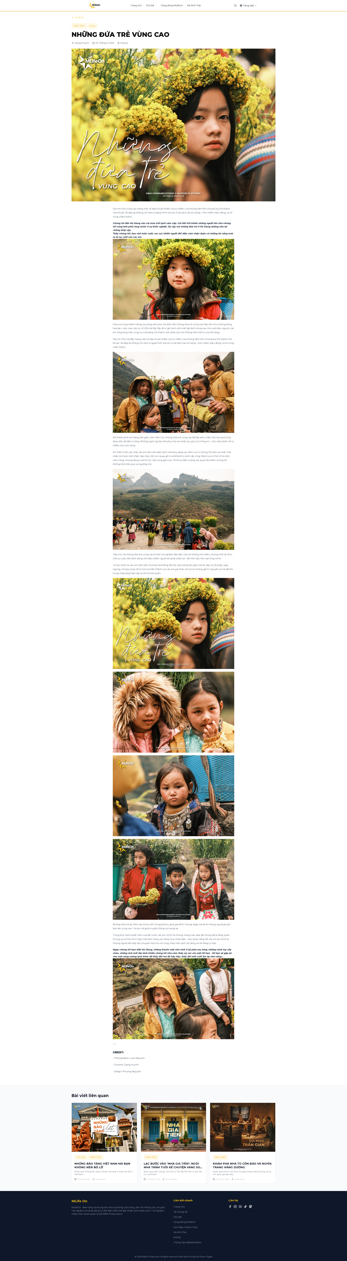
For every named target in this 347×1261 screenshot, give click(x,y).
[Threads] (250, 1206)
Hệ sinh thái (180, 1232)
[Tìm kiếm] (235, 5)
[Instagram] (235, 1206)
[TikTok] (245, 1206)
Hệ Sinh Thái (194, 5)
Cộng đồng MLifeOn (172, 5)
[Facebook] (230, 1206)
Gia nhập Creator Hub (185, 1227)
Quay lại (79, 17)
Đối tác (177, 1237)
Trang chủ (136, 5)
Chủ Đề (150, 5)
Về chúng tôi (180, 1212)
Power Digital (205, 1256)
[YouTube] (240, 1206)
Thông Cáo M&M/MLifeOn (187, 1242)
